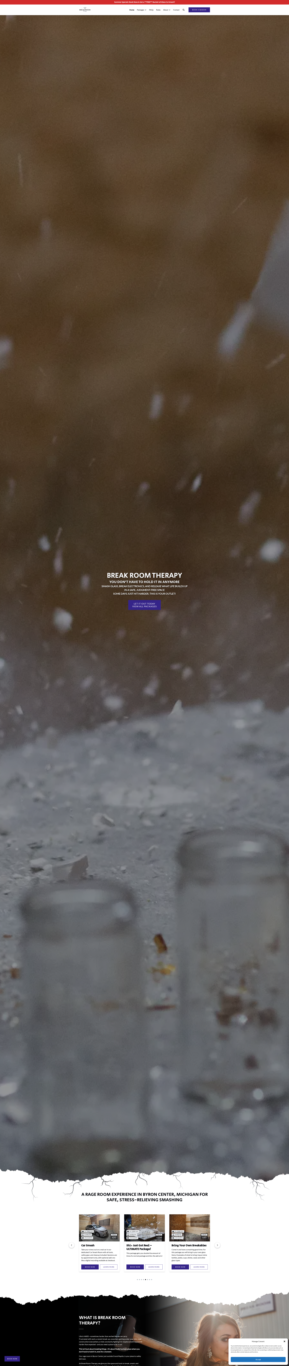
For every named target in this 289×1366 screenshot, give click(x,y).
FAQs (151, 10)
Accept (258, 1359)
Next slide (217, 1245)
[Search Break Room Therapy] (183, 10)
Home (131, 10)
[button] (284, 1341)
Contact (176, 10)
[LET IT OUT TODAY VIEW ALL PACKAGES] (144, 597)
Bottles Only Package (185, 1245)
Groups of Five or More (96, 1245)
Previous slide (71, 1245)
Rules (158, 10)
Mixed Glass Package (139, 1245)
